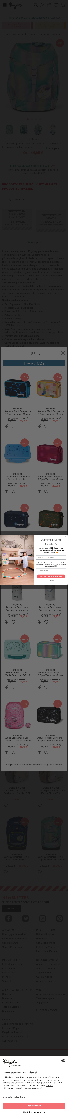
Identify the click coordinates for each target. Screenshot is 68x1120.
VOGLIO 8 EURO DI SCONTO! (51, 576)
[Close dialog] (66, 536)
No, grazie (51, 580)
